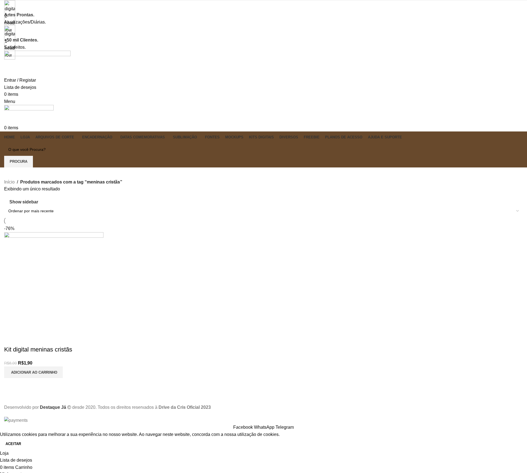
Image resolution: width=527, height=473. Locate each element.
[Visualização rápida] (26, 338)
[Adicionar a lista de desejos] (41, 338)
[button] (33, 372)
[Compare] (11, 338)
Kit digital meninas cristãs (38, 349)
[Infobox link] (263, 212)
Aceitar (13, 444)
